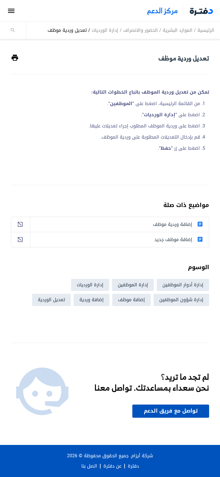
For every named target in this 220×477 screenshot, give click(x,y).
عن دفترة (112, 466)
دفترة (133, 466)
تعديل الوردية (51, 299)
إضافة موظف (131, 299)
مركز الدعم (162, 11)
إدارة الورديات (105, 30)
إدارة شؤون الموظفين (181, 299)
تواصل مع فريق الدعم (171, 411)
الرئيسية (205, 30)
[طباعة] (15, 58)
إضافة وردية (91, 299)
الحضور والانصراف (140, 30)
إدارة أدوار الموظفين (182, 284)
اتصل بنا (89, 466)
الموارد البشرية (177, 30)
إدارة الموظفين (133, 284)
